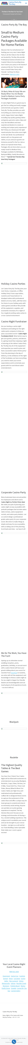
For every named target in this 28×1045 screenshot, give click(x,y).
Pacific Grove (6, 988)
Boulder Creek (21, 983)
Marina (23, 986)
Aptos (11, 978)
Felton (21, 981)
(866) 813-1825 (14, 74)
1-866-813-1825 (16, 1017)
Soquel (5, 978)
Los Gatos (17, 978)
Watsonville (6, 983)
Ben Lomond (13, 981)
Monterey (6, 986)
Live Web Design (19, 1042)
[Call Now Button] (14, 1042)
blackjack (14, 673)
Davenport (6, 976)
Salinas (13, 983)
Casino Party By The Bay (20, 1038)
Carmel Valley (15, 991)
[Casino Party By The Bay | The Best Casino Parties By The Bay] (4, 3)
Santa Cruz (14, 976)
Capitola (22, 976)
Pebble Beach (15, 986)
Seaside (13, 988)
